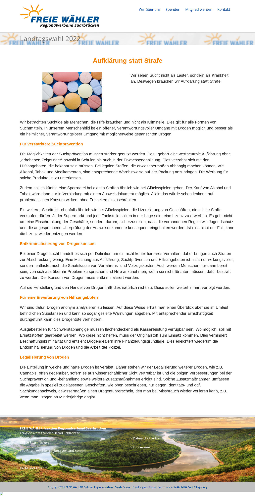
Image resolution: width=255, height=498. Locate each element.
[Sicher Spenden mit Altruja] (1, 494)
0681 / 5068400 (37, 460)
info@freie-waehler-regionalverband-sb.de (51, 450)
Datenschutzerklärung (150, 438)
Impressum (141, 447)
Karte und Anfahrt (33, 468)
